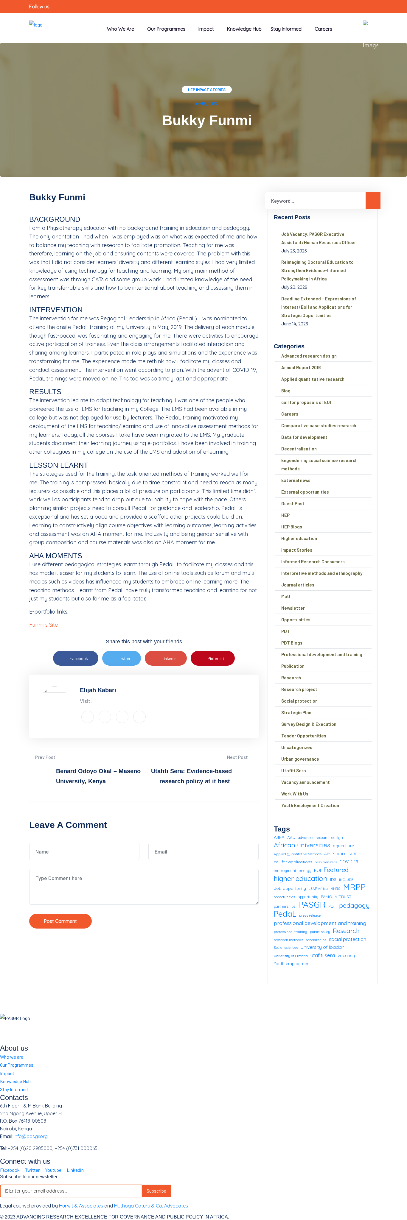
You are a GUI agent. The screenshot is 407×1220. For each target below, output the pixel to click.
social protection (347, 939)
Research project (299, 689)
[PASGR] (36, 27)
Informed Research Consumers (313, 561)
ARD (341, 853)
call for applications (293, 861)
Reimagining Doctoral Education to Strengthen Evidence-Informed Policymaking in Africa (317, 270)
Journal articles (297, 584)
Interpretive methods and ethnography (321, 573)
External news (295, 480)
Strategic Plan (296, 712)
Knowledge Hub (244, 29)
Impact (7, 1073)
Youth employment (292, 963)
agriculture (343, 845)
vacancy (346, 955)
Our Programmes (166, 29)
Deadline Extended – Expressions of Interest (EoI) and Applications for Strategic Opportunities (318, 307)
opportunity (308, 896)
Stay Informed (14, 1089)
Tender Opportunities (303, 735)
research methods (288, 939)
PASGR (312, 905)
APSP (329, 853)
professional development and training (320, 923)
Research (291, 677)
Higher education (299, 538)
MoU (285, 596)
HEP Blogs (291, 526)
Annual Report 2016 (301, 367)
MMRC (335, 889)
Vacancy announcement (305, 782)
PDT (285, 631)
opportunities (284, 897)
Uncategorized (297, 747)
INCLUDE (346, 879)
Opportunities (295, 619)
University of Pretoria (291, 956)
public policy (320, 931)
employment (285, 870)
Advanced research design (309, 355)
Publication (293, 666)
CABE (352, 853)
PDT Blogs (291, 642)
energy (305, 870)
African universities (302, 845)
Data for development (304, 437)
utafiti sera (322, 955)
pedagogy (354, 905)
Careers (323, 29)
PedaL (285, 914)
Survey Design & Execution (308, 724)
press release (310, 915)
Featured (336, 869)
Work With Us (294, 793)
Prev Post (44, 757)
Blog (286, 390)
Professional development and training (321, 654)
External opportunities (305, 491)
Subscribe (156, 1191)
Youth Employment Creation (310, 805)
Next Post (238, 757)
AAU (291, 837)
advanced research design (320, 837)
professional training (290, 931)
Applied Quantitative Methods (297, 854)
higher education (300, 878)
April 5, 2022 (206, 103)
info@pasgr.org (31, 1136)
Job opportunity (290, 888)
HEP (191, 89)
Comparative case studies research (318, 425)
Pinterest (215, 658)
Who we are (120, 29)
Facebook (79, 658)
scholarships (316, 939)
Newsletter (293, 608)
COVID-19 (348, 862)
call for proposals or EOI (306, 402)
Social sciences (286, 947)
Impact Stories (211, 89)
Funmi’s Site (43, 624)
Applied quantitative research (312, 379)
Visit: (86, 701)
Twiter (125, 658)
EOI (317, 870)
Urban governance (300, 759)
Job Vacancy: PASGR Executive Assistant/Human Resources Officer (318, 238)
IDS (333, 879)
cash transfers (326, 862)
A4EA (279, 837)
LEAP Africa (318, 888)
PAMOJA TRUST (336, 896)
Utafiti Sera (293, 770)
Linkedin (168, 658)
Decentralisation (299, 448)
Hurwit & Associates (81, 1206)
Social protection (299, 700)
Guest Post (293, 503)
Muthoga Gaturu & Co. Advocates (151, 1206)
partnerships (284, 906)
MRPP (354, 887)
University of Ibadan (322, 947)
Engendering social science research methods (319, 464)
